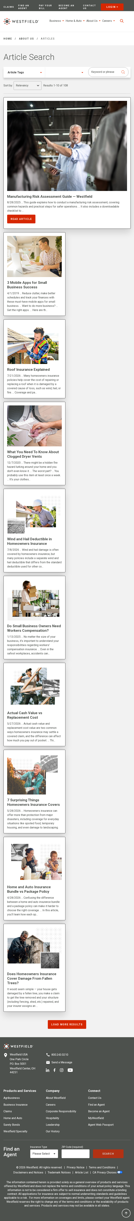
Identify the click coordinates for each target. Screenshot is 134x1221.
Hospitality (52, 1118)
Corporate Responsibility (61, 1111)
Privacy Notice (75, 1167)
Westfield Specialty (15, 1131)
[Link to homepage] (21, 21)
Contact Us (89, 7)
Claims (8, 7)
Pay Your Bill (45, 7)
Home (7, 38)
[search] (122, 21)
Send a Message (61, 1062)
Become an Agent (66, 7)
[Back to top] (126, 1213)
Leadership (53, 1124)
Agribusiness (11, 1098)
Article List (81, 1172)
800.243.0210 (59, 1054)
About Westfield (56, 1098)
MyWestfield (96, 1118)
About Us (26, 38)
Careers (50, 1104)
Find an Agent (23, 7)
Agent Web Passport (101, 1124)
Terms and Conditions (102, 1167)
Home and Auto (12, 1118)
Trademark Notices (59, 1172)
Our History (53, 1131)
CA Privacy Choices (105, 1172)
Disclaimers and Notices (28, 1172)
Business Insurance (15, 1104)
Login (111, 7)
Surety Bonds (11, 1124)
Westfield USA (19, 1054)
